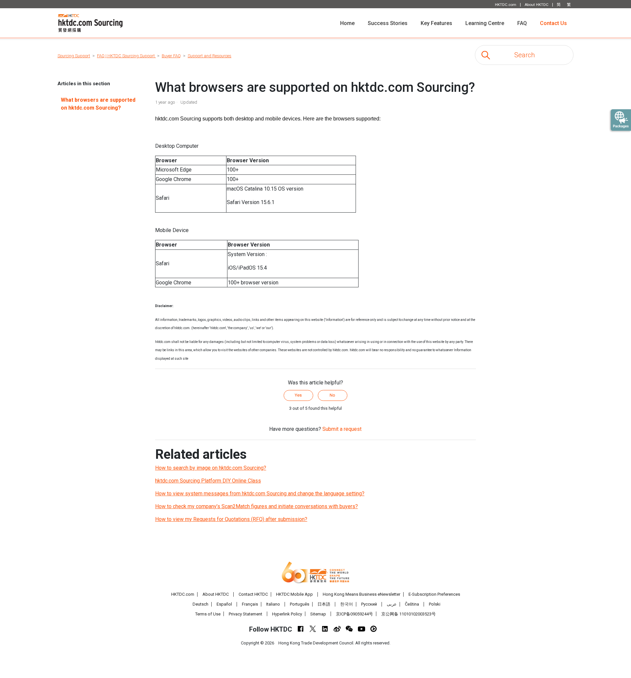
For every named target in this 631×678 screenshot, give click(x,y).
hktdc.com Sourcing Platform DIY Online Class (208, 481)
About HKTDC (215, 594)
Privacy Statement (245, 614)
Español (224, 604)
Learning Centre (484, 23)
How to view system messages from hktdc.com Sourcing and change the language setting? (259, 493)
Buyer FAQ (171, 55)
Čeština (412, 604)
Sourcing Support (74, 55)
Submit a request (342, 429)
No (332, 395)
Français (250, 604)
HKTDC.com (182, 594)
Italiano (273, 604)
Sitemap (318, 614)
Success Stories (388, 23)
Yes (298, 395)
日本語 (323, 604)
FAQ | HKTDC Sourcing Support (126, 55)
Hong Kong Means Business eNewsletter (361, 594)
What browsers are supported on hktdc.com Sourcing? (98, 104)
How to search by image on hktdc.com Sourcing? (210, 468)
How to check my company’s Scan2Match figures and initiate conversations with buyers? (256, 506)
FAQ (522, 23)
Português (299, 604)
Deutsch (200, 604)
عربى (392, 604)
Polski (434, 604)
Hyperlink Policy (287, 614)
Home (350, 23)
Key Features (436, 23)
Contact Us (553, 23)
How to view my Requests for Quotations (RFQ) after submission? (231, 519)
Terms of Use (208, 614)
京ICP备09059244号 (354, 614)
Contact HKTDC (253, 594)
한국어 (346, 604)
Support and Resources (209, 55)
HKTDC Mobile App (294, 594)
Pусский (369, 604)
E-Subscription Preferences (434, 594)
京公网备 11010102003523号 (408, 614)
